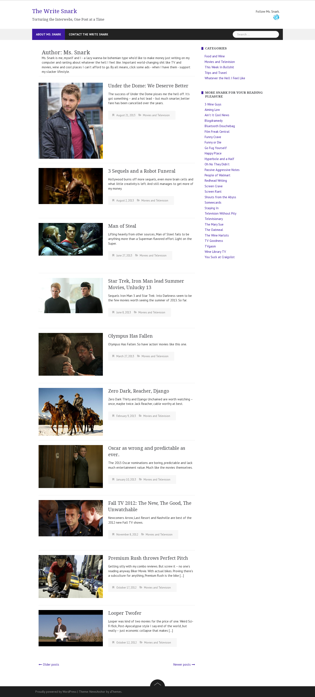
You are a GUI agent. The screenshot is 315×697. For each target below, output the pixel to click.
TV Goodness (214, 241)
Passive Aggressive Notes (222, 170)
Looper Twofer (124, 613)
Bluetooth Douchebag (220, 126)
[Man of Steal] (71, 239)
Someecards (213, 202)
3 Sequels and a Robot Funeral (142, 171)
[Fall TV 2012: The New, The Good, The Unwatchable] (71, 518)
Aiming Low (212, 110)
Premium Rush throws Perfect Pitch (148, 558)
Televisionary (214, 219)
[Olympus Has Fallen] (71, 354)
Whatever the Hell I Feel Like (225, 78)
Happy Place (213, 153)
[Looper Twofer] (71, 628)
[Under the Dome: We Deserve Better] (71, 120)
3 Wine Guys (213, 104)
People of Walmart (217, 175)
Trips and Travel (216, 73)
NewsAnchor (97, 692)
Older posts (51, 664)
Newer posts (182, 664)
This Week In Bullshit (219, 67)
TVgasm (210, 246)
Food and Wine (215, 56)
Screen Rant (213, 191)
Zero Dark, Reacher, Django (138, 391)
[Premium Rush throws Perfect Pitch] (71, 576)
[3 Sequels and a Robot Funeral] (71, 186)
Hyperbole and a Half (219, 159)
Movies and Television (156, 115)
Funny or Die (213, 142)
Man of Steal (122, 226)
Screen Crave (214, 186)
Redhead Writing (216, 180)
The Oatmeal (214, 230)
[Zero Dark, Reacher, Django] (71, 411)
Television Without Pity (220, 213)
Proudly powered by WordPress (55, 692)
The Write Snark (54, 11)
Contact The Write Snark (88, 34)
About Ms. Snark (48, 34)
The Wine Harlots (217, 235)
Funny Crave (213, 137)
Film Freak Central (217, 132)
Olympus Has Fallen (130, 336)
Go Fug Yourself (216, 148)
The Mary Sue (214, 224)
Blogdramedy (214, 121)
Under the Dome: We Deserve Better (148, 85)
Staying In (212, 208)
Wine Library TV (215, 252)
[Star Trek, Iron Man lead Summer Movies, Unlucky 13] (71, 295)
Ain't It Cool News (217, 115)
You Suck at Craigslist (220, 257)
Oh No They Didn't (217, 164)
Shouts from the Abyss (220, 197)
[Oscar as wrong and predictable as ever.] (71, 466)
